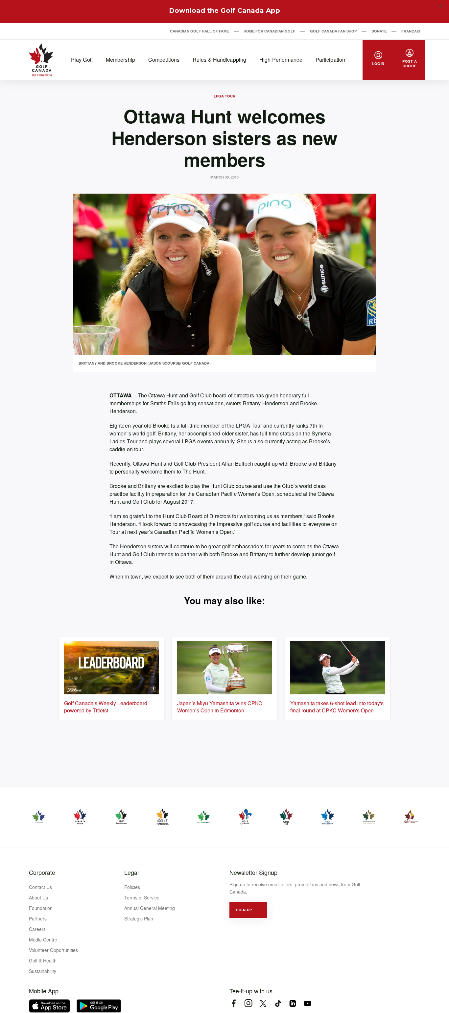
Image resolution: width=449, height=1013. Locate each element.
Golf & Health (43, 960)
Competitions (163, 59)
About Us (38, 897)
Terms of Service (141, 897)
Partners (38, 918)
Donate (379, 31)
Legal (131, 872)
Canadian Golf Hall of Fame (199, 31)
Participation (330, 59)
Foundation (41, 908)
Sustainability (42, 971)
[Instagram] (248, 1003)
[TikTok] (278, 1003)
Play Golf (82, 59)
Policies (132, 887)
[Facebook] (233, 1003)
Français (410, 31)
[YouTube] (307, 1003)
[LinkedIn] (293, 1003)
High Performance (280, 59)
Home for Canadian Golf (269, 31)
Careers (37, 929)
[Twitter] (263, 1003)
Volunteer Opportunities (53, 950)
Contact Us (40, 887)
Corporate (42, 872)
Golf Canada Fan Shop (333, 31)
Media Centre (43, 939)
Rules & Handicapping (219, 59)
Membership (120, 59)
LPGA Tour (224, 96)
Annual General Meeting (149, 908)
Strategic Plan (138, 918)
